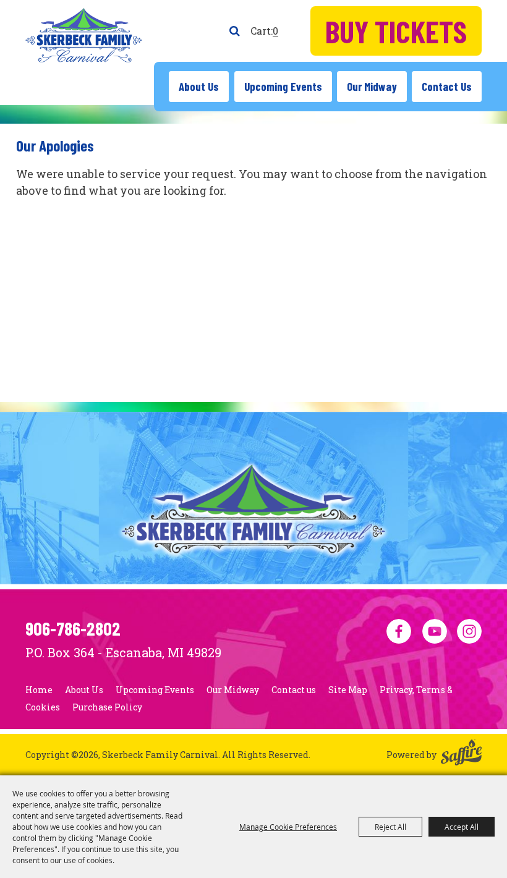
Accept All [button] (462, 827)
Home (39, 690)
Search (234, 31)
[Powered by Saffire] (461, 754)
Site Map (347, 690)
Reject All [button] (390, 827)
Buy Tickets (396, 30)
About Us (199, 86)
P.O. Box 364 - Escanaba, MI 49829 (123, 652)
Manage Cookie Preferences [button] (288, 827)
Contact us (447, 86)
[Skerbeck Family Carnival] (83, 35)
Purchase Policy (107, 707)
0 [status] (275, 30)
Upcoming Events (283, 86)
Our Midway (372, 86)
